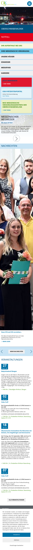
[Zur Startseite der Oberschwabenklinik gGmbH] (9, 4)
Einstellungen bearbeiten (16, 545)
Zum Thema (7, 84)
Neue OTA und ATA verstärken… (11, 332)
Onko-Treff (4, 402)
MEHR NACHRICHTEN (16, 351)
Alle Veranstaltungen (16, 500)
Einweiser (5, 62)
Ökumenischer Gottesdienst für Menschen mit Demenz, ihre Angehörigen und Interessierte (16, 431)
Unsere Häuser (7, 57)
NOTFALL (5, 37)
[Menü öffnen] (29, 3)
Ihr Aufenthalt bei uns (11, 46)
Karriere (5, 73)
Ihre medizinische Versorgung (15, 51)
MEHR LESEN (6, 341)
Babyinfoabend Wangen (9, 371)
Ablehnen (16, 540)
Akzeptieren (16, 534)
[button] (31, 351)
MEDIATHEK (6, 68)
